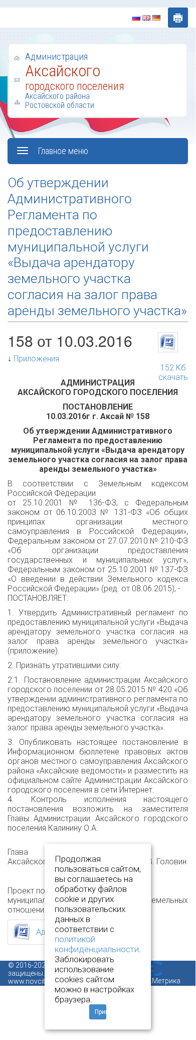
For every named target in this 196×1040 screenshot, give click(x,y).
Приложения (36, 358)
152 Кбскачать (173, 363)
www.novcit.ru (30, 981)
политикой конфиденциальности (97, 944)
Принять (100, 1011)
